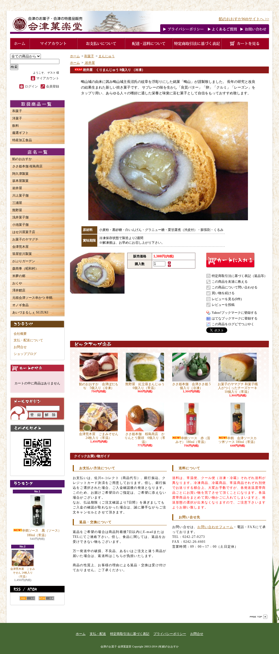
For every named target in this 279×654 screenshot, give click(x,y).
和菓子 (17, 111)
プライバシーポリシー (169, 634)
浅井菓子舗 (20, 217)
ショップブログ (25, 354)
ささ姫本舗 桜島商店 (27, 166)
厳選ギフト (20, 133)
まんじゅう (106, 56)
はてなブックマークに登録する (234, 318)
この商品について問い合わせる (234, 287)
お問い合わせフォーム (215, 527)
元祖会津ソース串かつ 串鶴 (32, 298)
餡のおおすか (22, 159)
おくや (17, 283)
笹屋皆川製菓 (22, 254)
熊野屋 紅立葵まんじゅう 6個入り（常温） (146, 386)
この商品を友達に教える (230, 282)
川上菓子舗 (20, 195)
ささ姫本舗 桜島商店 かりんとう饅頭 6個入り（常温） (145, 438)
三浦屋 (17, 203)
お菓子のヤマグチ (25, 239)
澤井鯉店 (18, 290)
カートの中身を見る (37, 368)
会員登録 (52, 86)
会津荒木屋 (20, 247)
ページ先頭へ (258, 617)
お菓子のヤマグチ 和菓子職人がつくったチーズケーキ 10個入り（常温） (238, 388)
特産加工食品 (22, 140)
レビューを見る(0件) (227, 299)
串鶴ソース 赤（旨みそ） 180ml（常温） (193, 440)
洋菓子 (17, 118)
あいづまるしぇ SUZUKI (30, 312)
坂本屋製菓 (20, 181)
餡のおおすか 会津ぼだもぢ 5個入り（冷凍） (98, 386)
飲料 (15, 126)
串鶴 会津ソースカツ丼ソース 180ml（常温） (238, 440)
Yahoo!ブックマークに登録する (234, 313)
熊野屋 (17, 210)
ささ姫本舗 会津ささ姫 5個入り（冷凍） (191, 386)
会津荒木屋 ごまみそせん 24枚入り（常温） (22, 572)
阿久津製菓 (20, 174)
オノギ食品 (20, 305)
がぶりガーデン (23, 261)
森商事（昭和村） (25, 268)
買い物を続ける (223, 293)
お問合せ (20, 347)
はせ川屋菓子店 (23, 232)
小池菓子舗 (20, 225)
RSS (27, 598)
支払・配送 (98, 634)
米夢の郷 (18, 276)
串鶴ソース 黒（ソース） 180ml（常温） (41, 533)
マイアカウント (47, 78)
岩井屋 (17, 188)
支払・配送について (28, 340)
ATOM (46, 598)
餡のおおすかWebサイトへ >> (244, 19)
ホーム (75, 56)
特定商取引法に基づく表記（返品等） (239, 276)
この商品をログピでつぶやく (233, 324)
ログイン (31, 86)
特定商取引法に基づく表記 (129, 634)
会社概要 (20, 334)
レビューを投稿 (223, 305)
